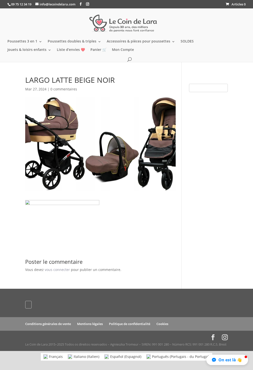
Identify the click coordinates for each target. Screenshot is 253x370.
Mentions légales (90, 324)
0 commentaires (63, 89)
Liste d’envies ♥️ (71, 50)
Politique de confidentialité (129, 324)
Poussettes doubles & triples (72, 41)
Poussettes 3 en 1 (22, 41)
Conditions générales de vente (48, 324)
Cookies (162, 324)
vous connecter (57, 269)
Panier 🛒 (98, 50)
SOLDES (187, 41)
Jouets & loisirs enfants (26, 50)
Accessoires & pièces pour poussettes (138, 41)
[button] (227, 360)
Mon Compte (123, 50)
